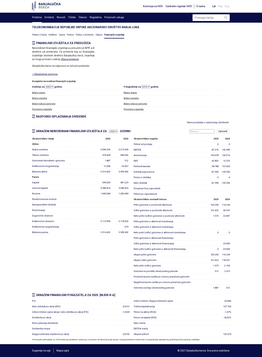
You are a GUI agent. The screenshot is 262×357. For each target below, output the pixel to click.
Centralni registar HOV (179, 6)
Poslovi (70, 35)
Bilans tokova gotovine (43, 103)
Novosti (61, 17)
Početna (37, 17)
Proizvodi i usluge (114, 17)
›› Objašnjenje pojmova (45, 74)
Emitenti (49, 17)
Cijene (62, 35)
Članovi (83, 17)
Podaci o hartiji (39, 35)
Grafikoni (52, 35)
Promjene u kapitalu (42, 109)
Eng (227, 6)
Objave (99, 35)
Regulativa (96, 17)
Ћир (220, 6)
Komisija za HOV (153, 6)
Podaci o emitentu (85, 35)
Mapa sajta (62, 350)
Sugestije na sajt (41, 350)
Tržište (72, 17)
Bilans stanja (38, 92)
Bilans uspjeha (39, 98)
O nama (200, 6)
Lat (214, 6)
